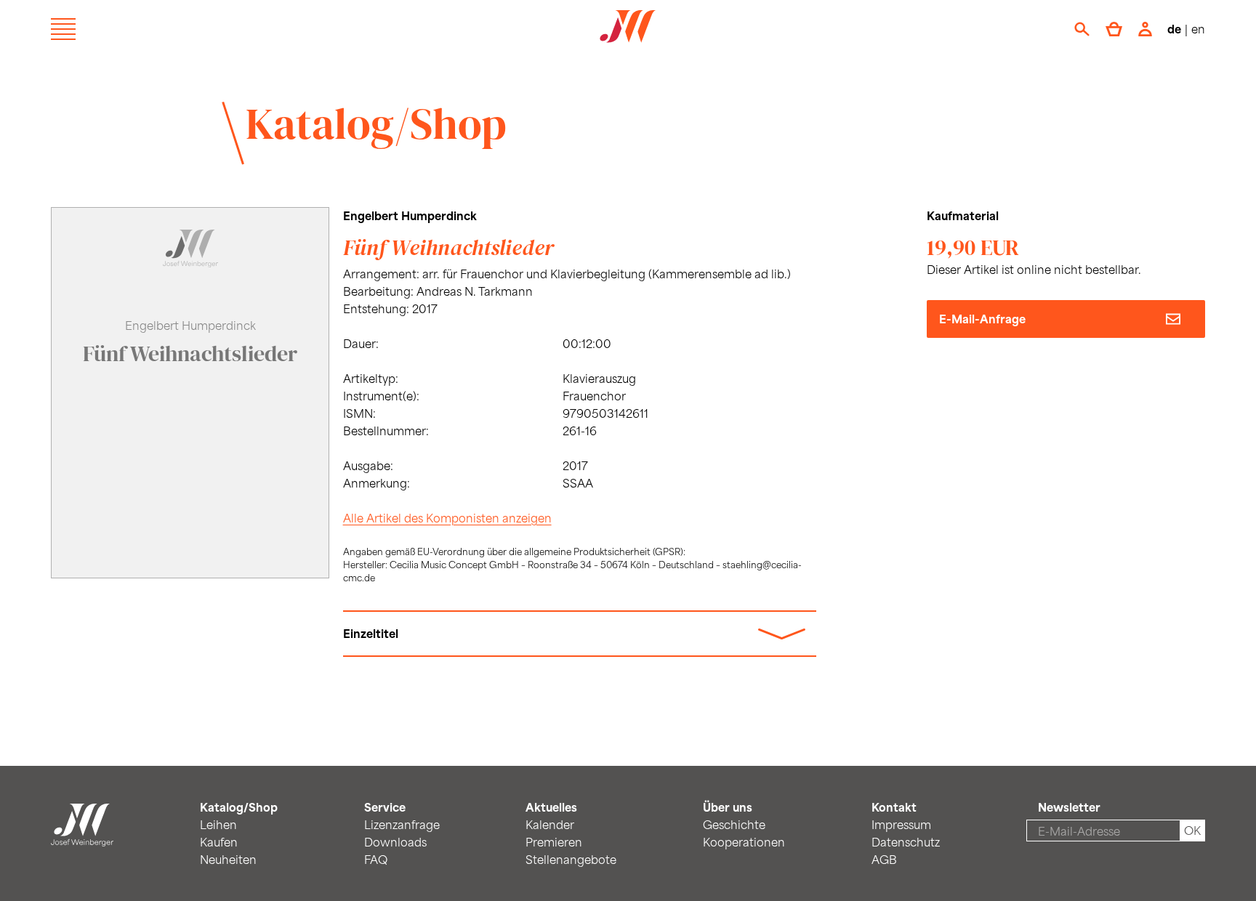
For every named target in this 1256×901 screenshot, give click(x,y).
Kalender (550, 824)
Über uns (727, 807)
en (1198, 28)
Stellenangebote (571, 859)
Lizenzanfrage (402, 824)
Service (385, 807)
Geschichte (734, 824)
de (1174, 28)
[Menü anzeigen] (63, 29)
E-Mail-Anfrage (982, 318)
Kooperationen (744, 841)
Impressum (901, 824)
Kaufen (219, 841)
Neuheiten (228, 859)
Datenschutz (905, 841)
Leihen (218, 824)
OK (1192, 830)
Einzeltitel (370, 633)
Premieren (554, 841)
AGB (884, 859)
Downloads (395, 841)
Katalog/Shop (376, 123)
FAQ (375, 859)
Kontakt (894, 807)
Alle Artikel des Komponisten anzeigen (447, 517)
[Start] (82, 837)
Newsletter (1069, 807)
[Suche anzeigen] (1082, 29)
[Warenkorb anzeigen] (1114, 29)
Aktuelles (551, 807)
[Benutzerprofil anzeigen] (1145, 29)
